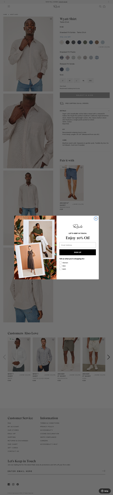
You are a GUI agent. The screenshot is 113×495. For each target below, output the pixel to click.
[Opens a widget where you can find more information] (105, 491)
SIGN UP (77, 252)
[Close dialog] (96, 218)
